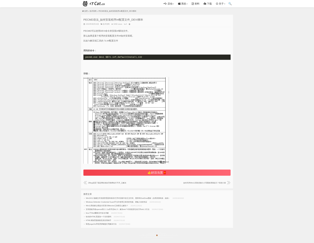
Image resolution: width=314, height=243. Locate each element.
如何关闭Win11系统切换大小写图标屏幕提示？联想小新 (204, 183)
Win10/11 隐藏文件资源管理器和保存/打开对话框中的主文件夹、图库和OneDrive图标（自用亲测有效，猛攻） (128, 198)
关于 (221, 3)
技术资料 (93, 11)
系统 (183, 3)
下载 (209, 3)
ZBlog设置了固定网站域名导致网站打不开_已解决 (107, 183)
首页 (86, 11)
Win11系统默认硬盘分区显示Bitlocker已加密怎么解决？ (107, 206)
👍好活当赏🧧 (157, 172)
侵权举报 (160, 239)
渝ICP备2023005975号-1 (147, 235)
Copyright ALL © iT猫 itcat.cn (157, 233)
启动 (169, 3)
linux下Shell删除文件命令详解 (97, 213)
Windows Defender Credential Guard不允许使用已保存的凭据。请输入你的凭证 (116, 202)
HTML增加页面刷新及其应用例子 (98, 220)
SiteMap (154, 239)
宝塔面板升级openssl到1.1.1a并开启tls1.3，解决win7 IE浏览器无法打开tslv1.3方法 (117, 209)
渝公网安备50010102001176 (167, 235)
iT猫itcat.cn (94, 3)
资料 (196, 3)
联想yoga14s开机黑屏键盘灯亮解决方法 (101, 224)
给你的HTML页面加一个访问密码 (98, 217)
